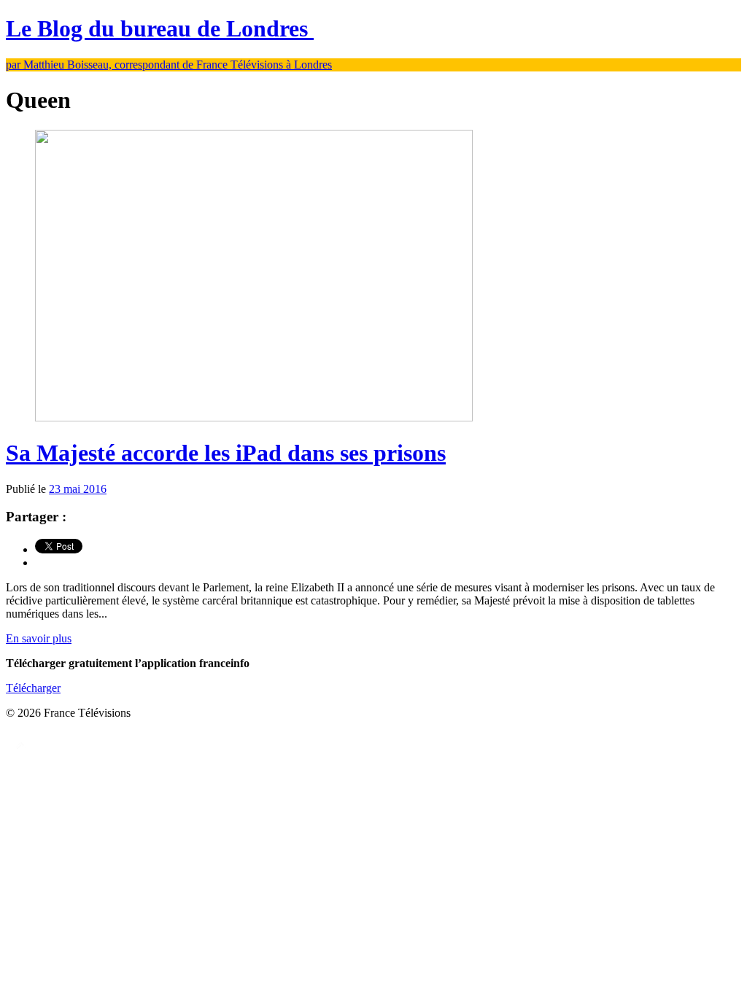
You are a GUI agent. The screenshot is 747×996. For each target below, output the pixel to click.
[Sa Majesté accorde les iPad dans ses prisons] (254, 417)
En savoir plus (38, 638)
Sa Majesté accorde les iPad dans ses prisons (226, 453)
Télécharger (33, 688)
